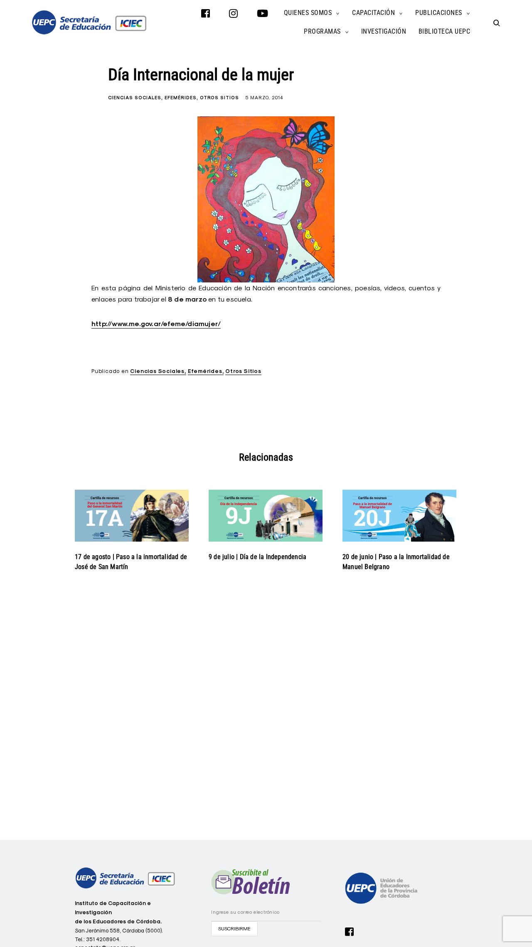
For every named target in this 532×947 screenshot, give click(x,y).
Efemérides (181, 98)
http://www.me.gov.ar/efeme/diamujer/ (156, 323)
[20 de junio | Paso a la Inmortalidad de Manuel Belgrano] (399, 515)
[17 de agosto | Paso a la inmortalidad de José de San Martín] (132, 515)
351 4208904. (103, 939)
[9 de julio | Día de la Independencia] (266, 515)
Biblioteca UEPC (444, 31)
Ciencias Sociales (134, 98)
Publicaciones (438, 13)
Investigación (383, 31)
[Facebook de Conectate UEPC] (349, 931)
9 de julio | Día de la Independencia (257, 557)
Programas (322, 31)
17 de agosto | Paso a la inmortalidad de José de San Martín (131, 562)
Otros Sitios (219, 98)
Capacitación (373, 13)
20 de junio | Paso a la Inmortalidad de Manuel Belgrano (396, 562)
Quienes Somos (308, 13)
